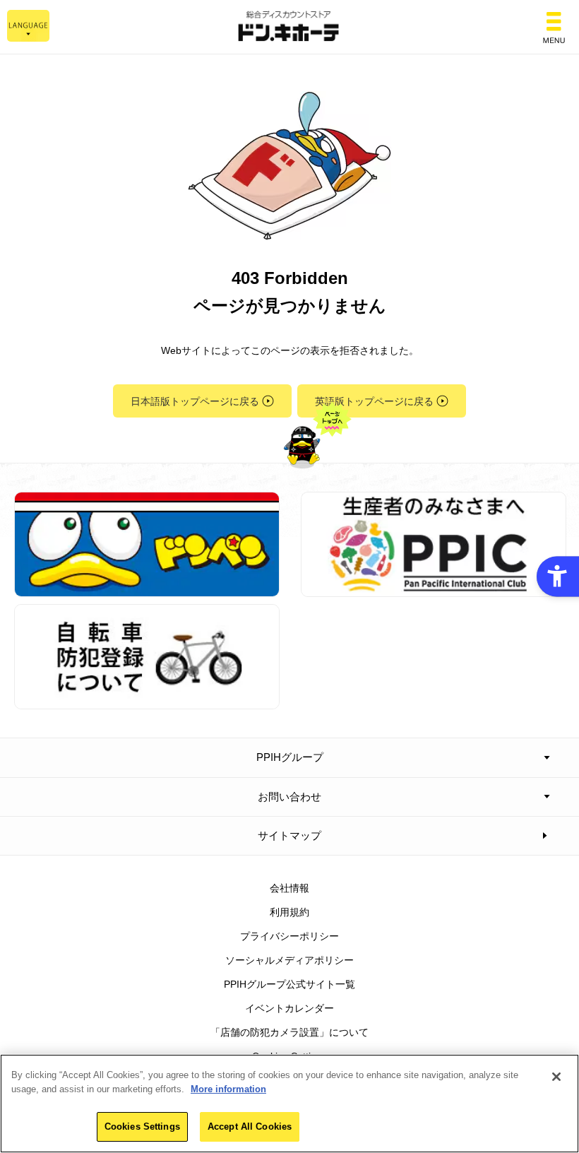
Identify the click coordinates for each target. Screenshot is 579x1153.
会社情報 (289, 888)
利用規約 (289, 912)
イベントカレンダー (289, 1008)
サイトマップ (289, 835)
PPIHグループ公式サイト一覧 (289, 984)
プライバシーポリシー (289, 936)
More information (228, 1089)
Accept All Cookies (250, 1126)
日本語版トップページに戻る (195, 401)
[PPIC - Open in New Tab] (433, 589)
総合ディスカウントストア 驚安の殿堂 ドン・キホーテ (289, 27)
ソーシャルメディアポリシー (289, 960)
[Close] (556, 1076)
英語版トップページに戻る (374, 401)
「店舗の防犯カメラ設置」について (289, 1032)
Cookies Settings (142, 1126)
